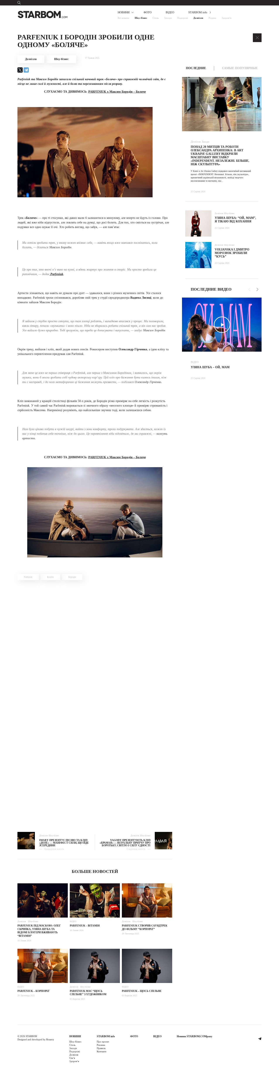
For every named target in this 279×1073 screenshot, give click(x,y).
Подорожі (182, 18)
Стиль (156, 18)
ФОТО (147, 12)
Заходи (168, 18)
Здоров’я (226, 18)
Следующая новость (136, 849)
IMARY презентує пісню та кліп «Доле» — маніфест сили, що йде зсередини (64, 843)
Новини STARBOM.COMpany (194, 1036)
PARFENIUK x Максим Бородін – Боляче (117, 91)
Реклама (101, 1045)
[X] (20, 70)
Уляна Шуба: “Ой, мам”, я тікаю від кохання (235, 219)
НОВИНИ (123, 12)
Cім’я (72, 1058)
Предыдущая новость (54, 849)
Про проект (103, 1041)
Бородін (72, 577)
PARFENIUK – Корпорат (33, 991)
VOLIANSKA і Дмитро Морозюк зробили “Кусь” (232, 253)
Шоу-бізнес (141, 18)
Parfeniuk (56, 274)
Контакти (101, 1051)
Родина (212, 18)
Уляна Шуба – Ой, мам (210, 367)
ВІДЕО (170, 12)
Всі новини (123, 18)
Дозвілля (198, 18)
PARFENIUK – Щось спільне (142, 991)
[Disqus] (94, 645)
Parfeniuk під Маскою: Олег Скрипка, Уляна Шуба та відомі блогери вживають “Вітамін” (39, 930)
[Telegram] (26, 70)
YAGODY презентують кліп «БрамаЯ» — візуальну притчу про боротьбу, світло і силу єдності (125, 843)
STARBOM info (197, 12)
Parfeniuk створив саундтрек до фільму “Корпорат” (144, 927)
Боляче (50, 577)
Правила (101, 1048)
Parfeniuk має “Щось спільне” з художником (88, 993)
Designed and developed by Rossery (35, 1039)
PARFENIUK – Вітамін (85, 925)
